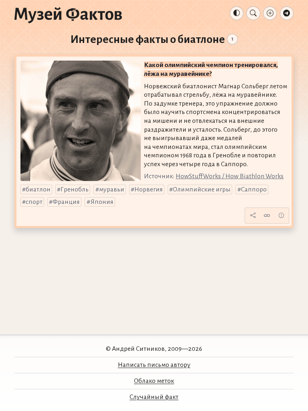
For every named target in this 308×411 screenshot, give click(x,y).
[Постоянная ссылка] (267, 215)
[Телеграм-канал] (287, 13)
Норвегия (148, 189)
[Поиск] (253, 13)
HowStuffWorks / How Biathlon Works (230, 176)
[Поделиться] (252, 215)
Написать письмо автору (154, 364)
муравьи (111, 189)
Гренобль (75, 189)
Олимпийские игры (202, 189)
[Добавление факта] (270, 13)
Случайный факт (154, 397)
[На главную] (68, 14)
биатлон (38, 189)
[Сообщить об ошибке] (281, 215)
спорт (34, 202)
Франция (66, 202)
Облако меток (154, 381)
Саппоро (254, 189)
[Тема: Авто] (236, 13)
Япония (101, 202)
